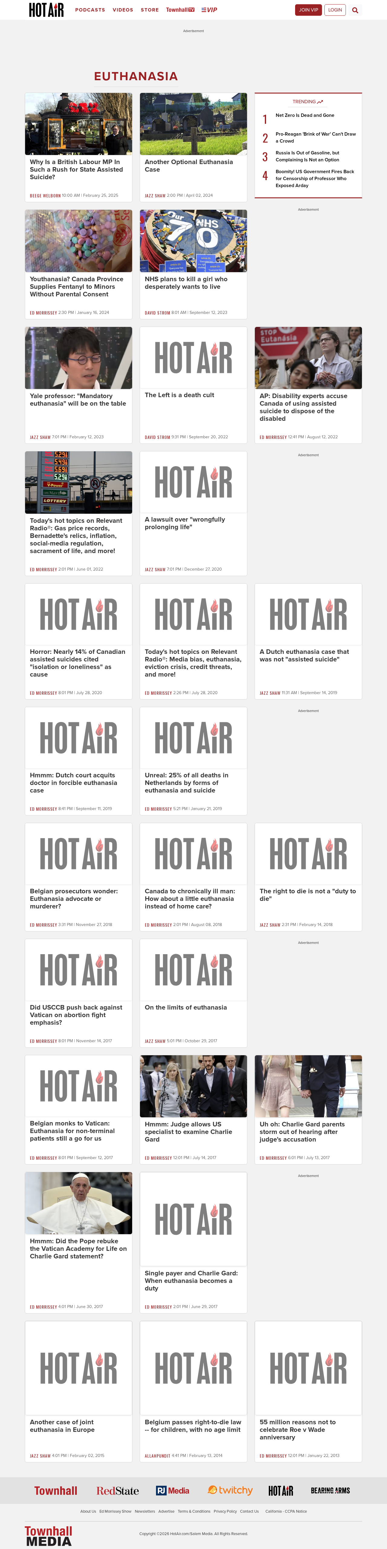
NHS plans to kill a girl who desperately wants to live (186, 283)
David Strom (157, 312)
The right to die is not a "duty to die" (308, 895)
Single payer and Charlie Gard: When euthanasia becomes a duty (191, 1280)
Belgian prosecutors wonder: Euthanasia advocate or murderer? (74, 898)
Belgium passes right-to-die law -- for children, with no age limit (193, 1426)
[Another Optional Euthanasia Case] (193, 124)
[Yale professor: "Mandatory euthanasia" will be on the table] (78, 357)
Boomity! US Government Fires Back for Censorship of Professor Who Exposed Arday (315, 179)
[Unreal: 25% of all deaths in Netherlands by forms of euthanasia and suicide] (193, 737)
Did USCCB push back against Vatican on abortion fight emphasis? (76, 1015)
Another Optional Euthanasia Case (189, 165)
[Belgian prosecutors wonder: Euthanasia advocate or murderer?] (78, 853)
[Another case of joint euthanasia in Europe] (78, 1368)
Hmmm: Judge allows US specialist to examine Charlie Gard (188, 1131)
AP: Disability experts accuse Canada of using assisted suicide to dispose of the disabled (303, 407)
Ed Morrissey (43, 312)
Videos (123, 10)
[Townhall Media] (48, 1535)
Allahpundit (158, 1455)
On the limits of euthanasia (186, 1007)
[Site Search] (355, 10)
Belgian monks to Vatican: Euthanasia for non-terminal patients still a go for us (72, 1130)
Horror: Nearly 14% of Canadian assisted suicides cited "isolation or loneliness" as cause (77, 663)
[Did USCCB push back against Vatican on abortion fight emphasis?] (78, 969)
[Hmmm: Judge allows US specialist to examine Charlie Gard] (193, 1086)
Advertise (166, 1511)
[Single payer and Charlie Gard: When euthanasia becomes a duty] (193, 1219)
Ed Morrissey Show (115, 1511)
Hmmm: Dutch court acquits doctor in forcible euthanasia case (73, 782)
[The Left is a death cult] (193, 357)
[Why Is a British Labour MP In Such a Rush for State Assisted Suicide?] (78, 124)
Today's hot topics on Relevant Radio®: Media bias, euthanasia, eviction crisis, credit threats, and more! (193, 663)
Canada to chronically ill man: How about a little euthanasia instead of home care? (190, 898)
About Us (88, 1511)
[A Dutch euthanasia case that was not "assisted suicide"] (308, 614)
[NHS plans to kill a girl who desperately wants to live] (193, 241)
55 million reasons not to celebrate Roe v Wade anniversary (298, 1429)
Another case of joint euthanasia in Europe (62, 1426)
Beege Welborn (45, 195)
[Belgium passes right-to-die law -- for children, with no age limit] (193, 1368)
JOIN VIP (308, 10)
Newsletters (145, 1511)
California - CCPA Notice (286, 1511)
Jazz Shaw (155, 195)
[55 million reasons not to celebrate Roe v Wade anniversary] (308, 1368)
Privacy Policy (225, 1511)
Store (150, 10)
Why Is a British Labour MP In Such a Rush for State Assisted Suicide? (76, 169)
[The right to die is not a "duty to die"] (308, 853)
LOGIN (335, 10)
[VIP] (210, 10)
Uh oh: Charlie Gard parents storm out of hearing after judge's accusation (302, 1131)
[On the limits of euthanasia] (193, 969)
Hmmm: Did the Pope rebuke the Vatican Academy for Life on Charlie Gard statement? (78, 1248)
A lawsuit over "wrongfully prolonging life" (185, 523)
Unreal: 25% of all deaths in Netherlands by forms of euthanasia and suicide (187, 782)
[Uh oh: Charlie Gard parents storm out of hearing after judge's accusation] (308, 1086)
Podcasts (90, 10)
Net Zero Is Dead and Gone (305, 115)
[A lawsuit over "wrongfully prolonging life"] (193, 482)
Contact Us (249, 1511)
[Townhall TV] (181, 10)
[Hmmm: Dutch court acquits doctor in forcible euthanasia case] (78, 737)
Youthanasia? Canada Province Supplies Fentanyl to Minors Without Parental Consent (76, 286)
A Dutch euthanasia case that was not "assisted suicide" (304, 655)
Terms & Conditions (194, 1511)
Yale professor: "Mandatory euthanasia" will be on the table (78, 399)
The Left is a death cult (179, 395)
